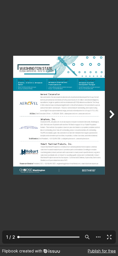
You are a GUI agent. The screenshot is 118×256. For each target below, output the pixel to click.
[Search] (87, 237)
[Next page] (111, 123)
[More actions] (98, 237)
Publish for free (102, 251)
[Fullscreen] (109, 237)
